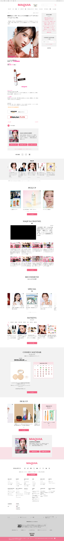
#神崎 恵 (45, 24)
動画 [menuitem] (17, 506)
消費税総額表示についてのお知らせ (32, 521)
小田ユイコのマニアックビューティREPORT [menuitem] (35, 495)
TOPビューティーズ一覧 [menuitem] (11, 491)
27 (35, 376)
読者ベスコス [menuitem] (18, 492)
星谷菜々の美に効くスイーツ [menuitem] (35, 499)
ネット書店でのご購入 (32, 144)
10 (46, 369)
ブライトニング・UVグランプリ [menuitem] (19, 495)
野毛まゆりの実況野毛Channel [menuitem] (35, 497)
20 (35, 374)
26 (51, 374)
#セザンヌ (54, 30)
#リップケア (49, 29)
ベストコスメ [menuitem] (18, 491)
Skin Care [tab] (11, 322)
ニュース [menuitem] (9, 481)
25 (49, 374)
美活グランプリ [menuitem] (51, 481)
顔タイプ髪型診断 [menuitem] (51, 492)
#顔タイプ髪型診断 (46, 27)
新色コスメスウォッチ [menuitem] (27, 484)
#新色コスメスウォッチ (50, 24)
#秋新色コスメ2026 (52, 21)
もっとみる (32, 214)
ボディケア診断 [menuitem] (42, 484)
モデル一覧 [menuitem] (17, 507)
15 (40, 372)
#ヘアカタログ (52, 27)
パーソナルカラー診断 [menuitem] (52, 491)
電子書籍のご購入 (23, 144)
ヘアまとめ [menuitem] (33, 484)
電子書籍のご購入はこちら (45, 451)
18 (48, 372)
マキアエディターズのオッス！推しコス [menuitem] (35, 491)
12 (51, 369)
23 (43, 374)
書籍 (33, 517)
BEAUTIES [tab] (35, 322)
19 (51, 372)
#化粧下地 (53, 29)
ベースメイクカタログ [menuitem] (19, 484)
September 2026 (43, 363)
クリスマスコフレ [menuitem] (26, 481)
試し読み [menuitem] (17, 503)
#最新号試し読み (49, 32)
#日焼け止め (45, 29)
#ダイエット (44, 30)
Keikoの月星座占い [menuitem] (43, 491)
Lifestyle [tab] (31, 322)
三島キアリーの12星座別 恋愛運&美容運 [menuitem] (44, 493)
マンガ (9, 517)
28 (37, 376)
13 (35, 372)
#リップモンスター (49, 30)
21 (37, 374)
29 (40, 376)
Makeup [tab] (16, 322)
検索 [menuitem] (8, 506)
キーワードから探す (49, 44)
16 (43, 372)
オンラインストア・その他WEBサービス (49, 517)
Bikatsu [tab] (24, 322)
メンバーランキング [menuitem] (10, 495)
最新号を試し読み (13, 144)
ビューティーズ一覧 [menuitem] (10, 492)
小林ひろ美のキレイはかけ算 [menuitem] (35, 493)
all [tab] (8, 322)
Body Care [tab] (20, 322)
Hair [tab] (27, 322)
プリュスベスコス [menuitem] (18, 497)
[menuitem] (11, 480)
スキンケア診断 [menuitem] (10, 484)
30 (43, 376)
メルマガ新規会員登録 (32, 474)
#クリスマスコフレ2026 (46, 21)
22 (40, 374)
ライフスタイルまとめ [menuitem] (27, 492)
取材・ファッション (23, 517)
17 (46, 372)
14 (37, 372)
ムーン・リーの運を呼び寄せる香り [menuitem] (44, 496)
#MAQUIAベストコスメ (49, 19)
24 (46, 374)
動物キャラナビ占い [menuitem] (43, 494)
